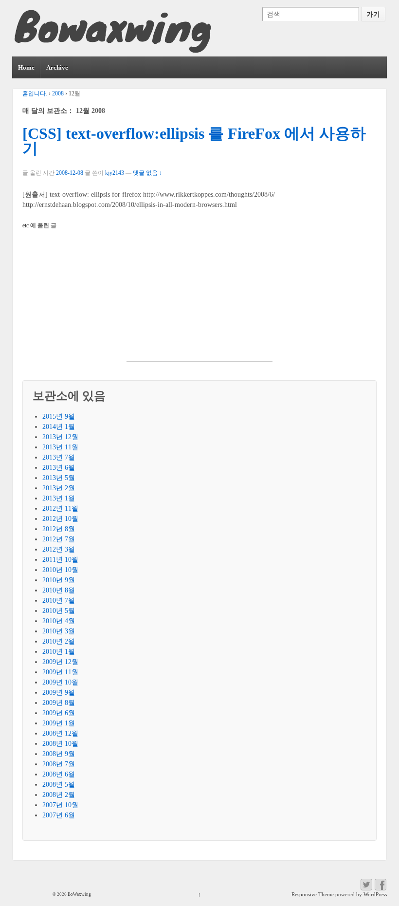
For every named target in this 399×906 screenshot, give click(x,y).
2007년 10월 (60, 805)
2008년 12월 (60, 733)
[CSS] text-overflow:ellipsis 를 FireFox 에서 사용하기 (194, 141)
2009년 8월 (58, 702)
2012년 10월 (60, 518)
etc (25, 225)
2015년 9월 (58, 416)
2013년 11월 (60, 447)
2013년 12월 (60, 437)
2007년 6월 (58, 815)
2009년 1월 (58, 723)
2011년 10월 (60, 559)
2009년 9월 (58, 692)
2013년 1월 (58, 498)
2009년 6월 (58, 713)
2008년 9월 (58, 754)
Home (26, 67)
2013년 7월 (58, 457)
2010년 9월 (58, 580)
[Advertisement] (199, 300)
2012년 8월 (58, 529)
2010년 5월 (58, 610)
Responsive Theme (312, 894)
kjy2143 (114, 172)
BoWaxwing (79, 894)
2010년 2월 (58, 641)
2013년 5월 (58, 477)
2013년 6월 (58, 467)
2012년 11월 (60, 508)
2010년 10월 (60, 569)
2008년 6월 (58, 774)
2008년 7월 (58, 764)
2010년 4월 (58, 621)
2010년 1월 (58, 651)
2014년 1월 (58, 426)
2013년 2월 (58, 488)
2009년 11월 (60, 672)
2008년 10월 (60, 743)
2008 (58, 93)
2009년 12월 (60, 662)
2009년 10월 (60, 682)
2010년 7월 (58, 600)
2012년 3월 (58, 549)
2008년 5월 (58, 784)
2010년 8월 (58, 590)
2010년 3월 (58, 631)
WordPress (375, 894)
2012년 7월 (58, 539)
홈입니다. (34, 93)
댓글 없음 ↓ (147, 172)
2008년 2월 (58, 794)
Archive (57, 67)
